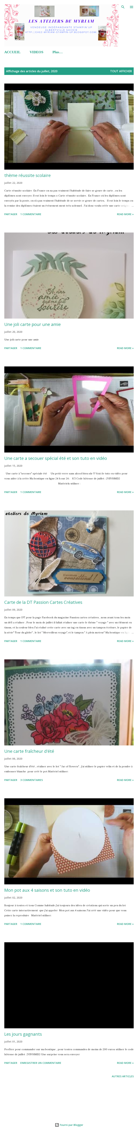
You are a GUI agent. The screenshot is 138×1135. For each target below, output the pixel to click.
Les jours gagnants (23, 1034)
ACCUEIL (12, 52)
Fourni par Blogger (71, 1125)
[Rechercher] (123, 6)
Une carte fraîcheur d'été (29, 751)
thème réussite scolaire (27, 175)
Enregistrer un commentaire (40, 1063)
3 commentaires (31, 780)
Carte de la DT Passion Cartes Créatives (43, 602)
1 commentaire (30, 214)
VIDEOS (36, 52)
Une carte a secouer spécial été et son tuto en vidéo (55, 458)
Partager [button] (10, 214)
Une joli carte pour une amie (32, 324)
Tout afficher (121, 71)
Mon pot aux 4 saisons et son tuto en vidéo (47, 890)
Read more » (125, 214)
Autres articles (123, 1076)
